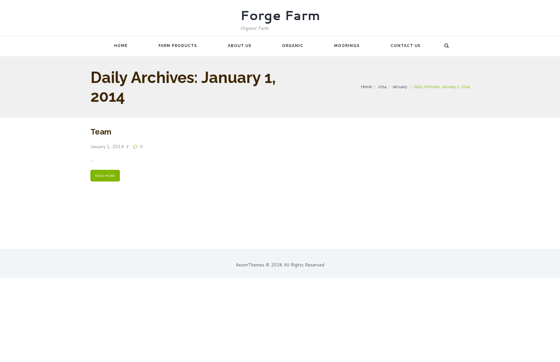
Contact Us (406, 45)
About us (239, 45)
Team (100, 131)
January (399, 86)
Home (121, 45)
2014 (382, 86)
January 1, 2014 (107, 146)
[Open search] (446, 45)
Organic (292, 45)
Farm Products (177, 45)
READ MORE (105, 175)
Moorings (347, 45)
